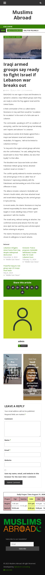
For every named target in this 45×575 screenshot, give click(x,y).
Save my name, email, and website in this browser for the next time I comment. (21, 475)
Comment (8, 419)
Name (7, 440)
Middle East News (13, 37)
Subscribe (8, 570)
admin (7, 90)
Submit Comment (13, 482)
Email (7, 450)
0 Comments (27, 90)
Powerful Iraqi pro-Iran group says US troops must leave (11, 268)
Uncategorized (15, 30)
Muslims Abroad (22, 15)
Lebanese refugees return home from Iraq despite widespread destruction (11, 251)
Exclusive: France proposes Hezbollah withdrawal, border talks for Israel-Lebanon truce (29, 252)
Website (24, 346)
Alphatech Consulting (22, 567)
